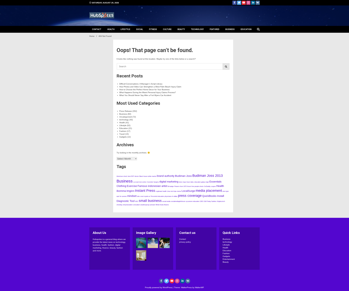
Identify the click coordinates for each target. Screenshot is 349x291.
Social (139, 29)
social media (166, 201)
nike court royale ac (143, 196)
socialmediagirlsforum (178, 201)
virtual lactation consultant (131, 205)
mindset (131, 195)
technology (197, 29)
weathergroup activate (147, 205)
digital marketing (168, 181)
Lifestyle (125, 29)
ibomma (121, 190)
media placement (209, 190)
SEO (136, 201)
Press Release (125, 111)
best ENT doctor (133, 176)
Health (111, 29)
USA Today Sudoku (210, 201)
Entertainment (229, 259)
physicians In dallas (171, 196)
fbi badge (171, 186)
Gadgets (123, 137)
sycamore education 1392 (194, 201)
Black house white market (147, 176)
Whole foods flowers (162, 205)
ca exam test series (139, 182)
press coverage (190, 195)
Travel (122, 134)
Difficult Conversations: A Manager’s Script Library (140, 84)
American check (122, 176)
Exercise (132, 186)
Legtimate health (161, 191)
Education (246, 29)
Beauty (181, 29)
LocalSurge (188, 190)
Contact (96, 29)
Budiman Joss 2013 (207, 175)
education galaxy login (201, 182)
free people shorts (198, 186)
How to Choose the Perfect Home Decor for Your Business (144, 89)
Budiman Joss (183, 175)
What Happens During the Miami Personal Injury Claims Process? (147, 92)
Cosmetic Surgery (153, 182)
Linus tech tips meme (174, 191)
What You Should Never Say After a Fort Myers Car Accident (145, 95)
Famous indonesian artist (152, 186)
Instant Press (145, 190)
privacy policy (185, 242)
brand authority (165, 175)
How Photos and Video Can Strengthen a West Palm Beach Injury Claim (150, 87)
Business (230, 29)
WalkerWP (199, 287)
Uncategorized (125, 117)
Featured (214, 29)
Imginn (130, 190)
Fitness (153, 29)
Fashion (122, 131)
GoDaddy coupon (210, 186)
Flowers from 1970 (180, 186)
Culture (167, 29)
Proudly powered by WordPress (159, 287)
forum (189, 186)
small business (150, 201)
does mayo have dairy (186, 182)
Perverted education (157, 196)
